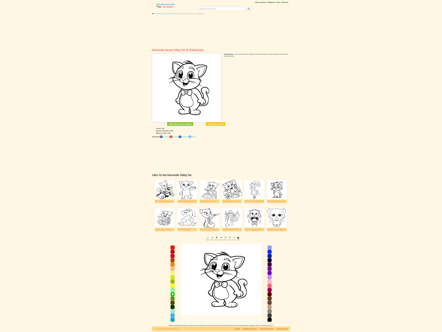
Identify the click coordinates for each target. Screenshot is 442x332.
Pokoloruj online (216, 124)
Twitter (194, 137)
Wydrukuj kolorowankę (180, 124)
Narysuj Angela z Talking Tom (254, 201)
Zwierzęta (167, 13)
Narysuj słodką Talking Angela (209, 229)
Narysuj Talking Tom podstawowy (278, 201)
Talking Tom (175, 13)
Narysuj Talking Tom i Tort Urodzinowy (212, 201)
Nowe (278, 2)
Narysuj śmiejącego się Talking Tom (256, 229)
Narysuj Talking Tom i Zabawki (232, 201)
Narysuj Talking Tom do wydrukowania (195, 325)
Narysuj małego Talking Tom (187, 201)
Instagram (185, 137)
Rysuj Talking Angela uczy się (164, 201)
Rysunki (285, 2)
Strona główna (260, 2)
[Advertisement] (221, 33)
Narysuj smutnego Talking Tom (277, 229)
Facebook (166, 137)
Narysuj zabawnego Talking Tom (233, 229)
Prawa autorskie (282, 329)
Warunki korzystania (267, 329)
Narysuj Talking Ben (184, 229)
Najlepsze (271, 2)
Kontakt (237, 329)
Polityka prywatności (250, 329)
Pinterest (175, 137)
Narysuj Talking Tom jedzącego (165, 229)
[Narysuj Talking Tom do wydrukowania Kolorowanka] (186, 87)
